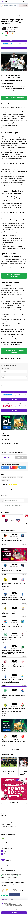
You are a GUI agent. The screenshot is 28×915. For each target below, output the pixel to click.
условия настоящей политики (10, 908)
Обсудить (7, 457)
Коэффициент (5, 375)
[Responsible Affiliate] (15, 899)
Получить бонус (14, 802)
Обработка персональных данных (9, 828)
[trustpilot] (4, 895)
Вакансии (3, 815)
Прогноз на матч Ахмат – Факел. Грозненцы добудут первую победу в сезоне (13, 695)
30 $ (20, 43)
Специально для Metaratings (8, 817)
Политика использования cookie (9, 826)
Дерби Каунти (12, 477)
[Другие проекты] (5, 1)
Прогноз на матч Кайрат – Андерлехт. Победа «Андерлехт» (13, 612)
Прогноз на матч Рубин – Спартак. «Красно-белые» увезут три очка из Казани (13, 666)
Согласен (14, 912)
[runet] (2, 890)
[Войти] (23, 1)
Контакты (3, 811)
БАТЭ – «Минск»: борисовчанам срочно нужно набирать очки (8, 771)
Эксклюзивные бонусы (10, 5)
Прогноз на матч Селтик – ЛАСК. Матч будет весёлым (13, 638)
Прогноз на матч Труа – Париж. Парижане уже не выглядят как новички (11, 570)
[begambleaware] (14, 895)
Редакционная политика (7, 830)
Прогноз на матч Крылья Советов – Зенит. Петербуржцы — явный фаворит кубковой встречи (13, 681)
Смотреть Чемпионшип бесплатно (14, 275)
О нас (2, 813)
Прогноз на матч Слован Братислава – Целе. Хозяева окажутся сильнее (13, 625)
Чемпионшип (5, 480)
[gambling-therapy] (4, 899)
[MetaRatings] (6, 860)
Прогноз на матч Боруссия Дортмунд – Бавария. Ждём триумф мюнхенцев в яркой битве (14, 585)
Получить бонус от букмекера (14, 97)
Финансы (3, 844)
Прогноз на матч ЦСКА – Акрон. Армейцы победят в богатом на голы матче (13, 741)
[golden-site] (8, 890)
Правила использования (7, 824)
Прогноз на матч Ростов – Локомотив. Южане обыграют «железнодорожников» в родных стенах (13, 711)
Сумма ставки (5, 368)
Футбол (4, 477)
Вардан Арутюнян (12, 27)
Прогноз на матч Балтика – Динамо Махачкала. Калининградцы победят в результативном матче (13, 599)
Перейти (14, 48)
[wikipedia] (18, 890)
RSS (2, 819)
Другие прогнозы (8, 530)
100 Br (20, 405)
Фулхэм (20, 477)
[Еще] (26, 1)
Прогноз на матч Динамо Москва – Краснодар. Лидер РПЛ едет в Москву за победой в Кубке (13, 652)
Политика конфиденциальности (9, 822)
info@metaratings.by (10, 870)
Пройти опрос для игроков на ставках (14, 351)
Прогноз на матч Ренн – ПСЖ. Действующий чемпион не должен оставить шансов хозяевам (12, 540)
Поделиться (13, 489)
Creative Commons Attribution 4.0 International (12, 875)
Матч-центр (5, 512)
